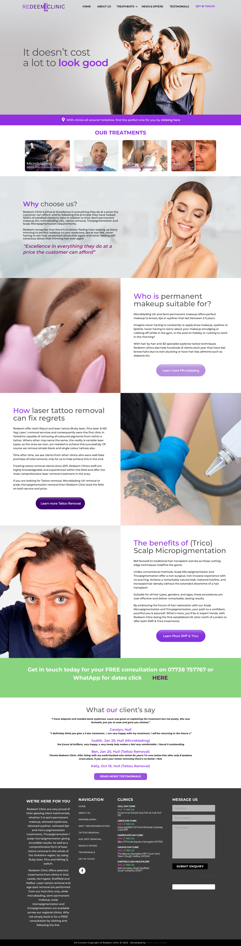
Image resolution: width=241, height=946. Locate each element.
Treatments (125, 6)
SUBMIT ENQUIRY (190, 866)
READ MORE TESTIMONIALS (120, 776)
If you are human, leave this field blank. (193, 879)
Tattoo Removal (89, 832)
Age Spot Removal (90, 839)
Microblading (87, 819)
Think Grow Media (157, 942)
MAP (120, 809)
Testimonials (179, 6)
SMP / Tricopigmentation (94, 826)
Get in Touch (205, 6)
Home (86, 6)
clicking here (170, 120)
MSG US (130, 809)
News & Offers (152, 6)
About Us (104, 6)
